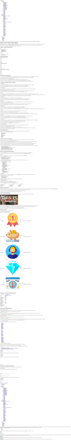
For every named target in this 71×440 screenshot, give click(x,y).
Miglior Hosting (2, 1)
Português (3, 423)
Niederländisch (3, 38)
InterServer (4, 402)
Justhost (2, 331)
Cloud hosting (5, 6)
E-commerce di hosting (6, 7)
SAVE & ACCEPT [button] (2, 439)
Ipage (4, 27)
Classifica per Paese (3, 14)
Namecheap (5, 415)
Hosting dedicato (5, 2)
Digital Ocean (5, 411)
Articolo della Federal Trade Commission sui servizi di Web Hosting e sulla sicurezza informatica (9, 348)
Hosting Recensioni (3, 15)
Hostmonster (5, 26)
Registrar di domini (5, 8)
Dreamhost (4, 412)
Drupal (4, 11)
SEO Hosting (5, 393)
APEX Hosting (2, 342)
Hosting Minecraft (5, 9)
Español (3, 37)
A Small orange (5, 408)
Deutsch (3, 40)
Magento (4, 12)
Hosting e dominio (5, 392)
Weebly (4, 32)
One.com (4, 413)
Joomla (4, 397)
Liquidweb (4, 35)
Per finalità (5, 391)
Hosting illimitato (5, 390)
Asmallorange (2, 323)
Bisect (4, 405)
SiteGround (5, 17)
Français (3, 424)
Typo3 (4, 13)
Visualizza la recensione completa (8, 295)
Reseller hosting (5, 389)
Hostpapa (4, 28)
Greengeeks (5, 409)
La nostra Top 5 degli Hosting (7, 401)
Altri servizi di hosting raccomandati (8, 407)
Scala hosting (2, 337)
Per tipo (3, 387)
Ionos (1, 330)
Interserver (4, 33)
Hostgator (2, 327)
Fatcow (4, 24)
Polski (3, 39)
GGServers (5, 20)
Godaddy (2, 326)
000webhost (2, 340)
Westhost (4, 416)
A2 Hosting (2, 334)
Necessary (2, 436)
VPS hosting (5, 4)
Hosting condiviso (5, 388)
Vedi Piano (1, 62)
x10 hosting (2, 338)
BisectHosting (2, 341)
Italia (5, 400)
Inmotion (4, 25)
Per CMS (4, 10)
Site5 (1, 333)
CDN (4, 395)
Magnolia (4, 398)
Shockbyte (4, 19)
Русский (3, 425)
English (3, 422)
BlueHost (4, 403)
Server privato (5, 3)
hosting (9, 210)
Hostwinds (4, 417)
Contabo (2, 339)
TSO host (4, 31)
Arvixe (4, 22)
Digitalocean (2, 324)
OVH (4, 30)
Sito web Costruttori (5, 394)
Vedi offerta (6, 296)
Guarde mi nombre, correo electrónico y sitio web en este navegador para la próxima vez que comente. (10, 377)
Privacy (2, 429)
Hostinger (4, 16)
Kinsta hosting (5, 34)
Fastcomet (2, 325)
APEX (4, 406)
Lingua (2, 36)
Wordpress (4, 396)
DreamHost (5, 18)
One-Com (2, 332)
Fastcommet (5, 29)
